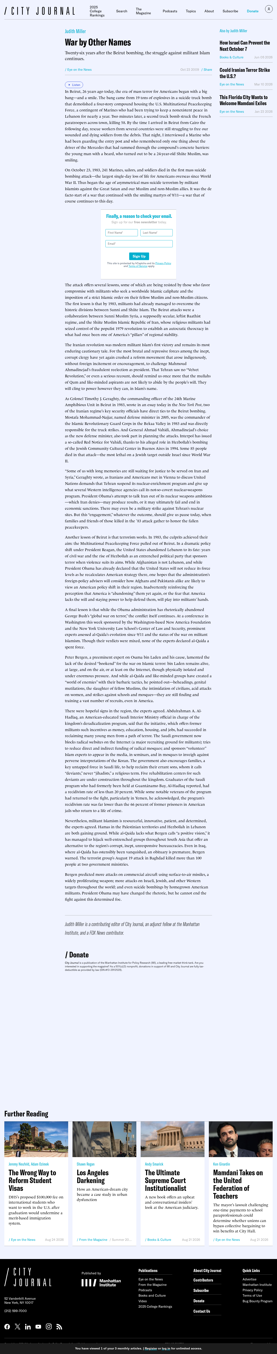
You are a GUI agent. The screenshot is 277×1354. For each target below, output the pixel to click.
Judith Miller (75, 31)
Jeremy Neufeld (19, 1164)
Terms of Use (252, 1295)
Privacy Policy (163, 263)
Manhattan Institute (257, 1285)
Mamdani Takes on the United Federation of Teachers (238, 1184)
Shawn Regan (86, 1164)
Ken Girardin (221, 1164)
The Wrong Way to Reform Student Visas (32, 1180)
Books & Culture (159, 1240)
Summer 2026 (122, 1239)
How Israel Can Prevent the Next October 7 (245, 46)
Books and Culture (152, 1295)
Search (121, 11)
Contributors (203, 1280)
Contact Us (201, 1311)
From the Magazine (93, 1240)
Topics (191, 11)
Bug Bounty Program (258, 1301)
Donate (253, 11)
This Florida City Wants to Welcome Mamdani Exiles (244, 100)
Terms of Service (138, 266)
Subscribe (230, 11)
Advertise (249, 1279)
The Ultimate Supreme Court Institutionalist (165, 1180)
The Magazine (143, 11)
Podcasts (170, 11)
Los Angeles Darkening (93, 1176)
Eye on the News (23, 1240)
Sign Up (139, 256)
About (209, 11)
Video (142, 1301)
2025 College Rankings (97, 11)
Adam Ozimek (40, 1164)
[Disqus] (138, 1039)
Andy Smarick (154, 1164)
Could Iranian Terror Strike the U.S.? (245, 73)
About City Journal (207, 1270)
